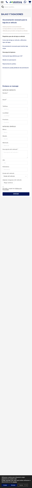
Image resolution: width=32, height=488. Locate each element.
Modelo (5, 136)
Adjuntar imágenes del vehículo (12, 180)
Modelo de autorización (9, 60)
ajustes (15, 482)
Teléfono (5, 106)
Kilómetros (6, 166)
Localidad (5, 113)
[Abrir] (2, 2)
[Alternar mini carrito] (29, 2)
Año (4, 160)
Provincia (5, 119)
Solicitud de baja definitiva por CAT (12, 56)
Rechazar (13, 485)
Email (4, 99)
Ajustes (21, 485)
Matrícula (5, 142)
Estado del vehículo (8, 173)
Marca (4, 129)
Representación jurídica (9, 64)
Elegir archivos (8, 182)
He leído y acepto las (12, 189)
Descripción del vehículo (10, 149)
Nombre (5, 93)
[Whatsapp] (25, 2)
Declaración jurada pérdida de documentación (16, 68)
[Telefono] (7, 2)
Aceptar (5, 485)
